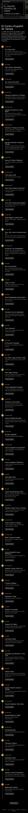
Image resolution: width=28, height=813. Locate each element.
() (6, 4)
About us (5, 809)
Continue (22, 17)
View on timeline (9, 59)
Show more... (14, 803)
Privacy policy (11, 809)
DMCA (18, 809)
